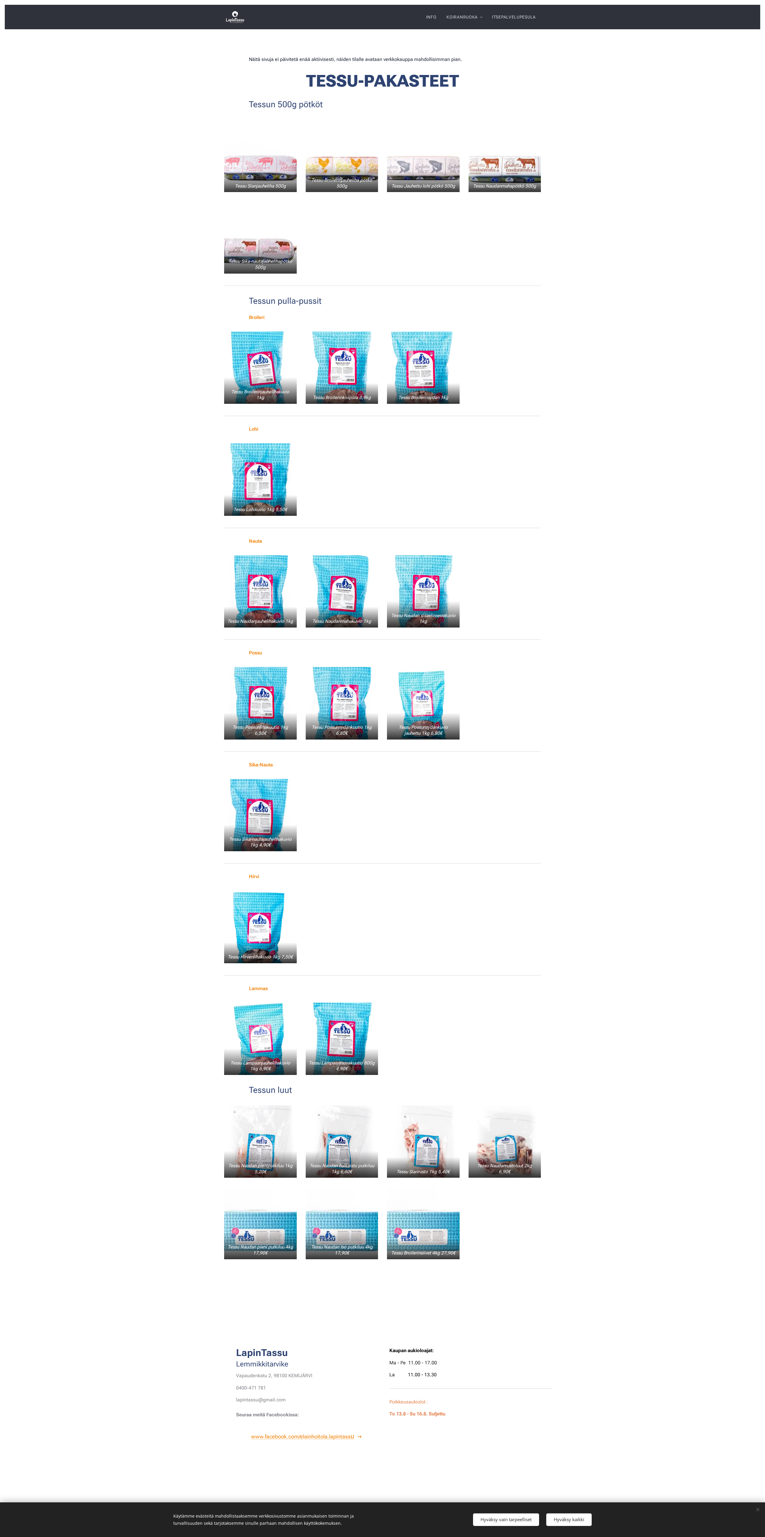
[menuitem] (431, 17)
